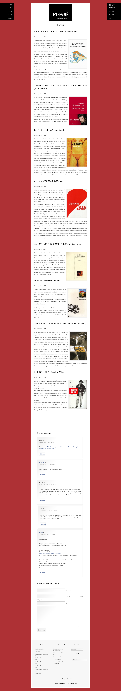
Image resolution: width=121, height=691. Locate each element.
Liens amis (111, 11)
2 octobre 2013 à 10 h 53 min (47, 464)
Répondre (42, 454)
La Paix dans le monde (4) (41, 666)
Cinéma (10, 15)
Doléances (111, 14)
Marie (59, 657)
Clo (54, 657)
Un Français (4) (58, 662)
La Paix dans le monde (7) (41, 654)
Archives (73, 657)
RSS (110, 18)
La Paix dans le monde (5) (41, 662)
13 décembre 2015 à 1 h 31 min (47, 485)
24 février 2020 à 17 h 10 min (47, 534)
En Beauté (60, 15)
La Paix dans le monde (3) (41, 670)
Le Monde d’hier (40, 649)
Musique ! (38, 651)
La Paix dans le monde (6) (41, 658)
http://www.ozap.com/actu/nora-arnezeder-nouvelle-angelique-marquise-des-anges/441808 (60, 447)
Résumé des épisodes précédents (112, 6)
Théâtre (10, 11)
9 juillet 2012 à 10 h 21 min (46, 442)
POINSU (41, 462)
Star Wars (38, 673)
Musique (10, 18)
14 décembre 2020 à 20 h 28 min (48, 511)
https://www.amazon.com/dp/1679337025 (50, 553)
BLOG (11, 4)
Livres (10, 8)
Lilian (41, 533)
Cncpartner (56, 649)
